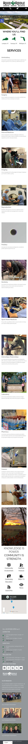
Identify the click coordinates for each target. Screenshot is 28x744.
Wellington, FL (22, 43)
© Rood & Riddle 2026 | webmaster (14, 741)
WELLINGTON (7, 654)
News (21, 588)
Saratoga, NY (14, 43)
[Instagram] (8, 668)
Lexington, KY (5, 43)
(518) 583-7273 (9, 651)
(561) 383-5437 (9, 661)
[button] (2, 21)
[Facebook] (4, 668)
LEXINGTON (6, 632)
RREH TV (21, 579)
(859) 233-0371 (9, 640)
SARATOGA (6, 643)
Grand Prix (8, 590)
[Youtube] (21, 668)
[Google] (13, 668)
